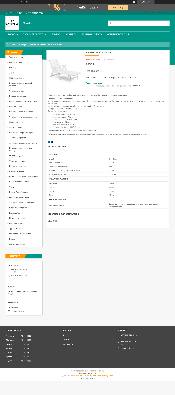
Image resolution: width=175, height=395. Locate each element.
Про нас (56, 34)
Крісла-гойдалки (16, 213)
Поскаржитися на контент (81, 376)
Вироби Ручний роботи (18, 192)
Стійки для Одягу (16, 78)
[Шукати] (167, 23)
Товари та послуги (33, 34)
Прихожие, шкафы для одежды (22, 132)
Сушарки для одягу (17, 91)
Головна (13, 34)
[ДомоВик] (12, 23)
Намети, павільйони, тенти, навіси (23, 177)
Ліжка (11, 73)
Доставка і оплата (92, 34)
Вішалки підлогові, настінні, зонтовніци (20, 84)
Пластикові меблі (16, 106)
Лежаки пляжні (15, 127)
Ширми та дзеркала (17, 166)
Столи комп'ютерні (17, 161)
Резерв (12, 239)
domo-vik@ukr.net (18, 311)
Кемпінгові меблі (16, 62)
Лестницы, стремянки (18, 138)
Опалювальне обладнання (20, 234)
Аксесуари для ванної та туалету (23, 143)
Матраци (12, 68)
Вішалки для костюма (18, 96)
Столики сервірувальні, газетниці (23, 117)
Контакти (71, 34)
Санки (11, 187)
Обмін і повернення (118, 34)
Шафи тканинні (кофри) (19, 208)
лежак (58, 95)
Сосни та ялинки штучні (19, 182)
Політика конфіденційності (102, 376)
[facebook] (49, 142)
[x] (52, 142)
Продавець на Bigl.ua (87, 373)
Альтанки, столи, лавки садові (22, 203)
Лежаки (32, 44)
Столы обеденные (16, 171)
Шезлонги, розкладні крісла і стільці (21, 149)
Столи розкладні (16, 122)
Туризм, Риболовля (17, 229)
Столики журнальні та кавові (21, 112)
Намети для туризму (17, 218)
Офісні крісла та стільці (19, 197)
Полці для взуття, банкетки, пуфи (23, 101)
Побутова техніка (16, 223)
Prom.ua (100, 371)
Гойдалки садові (16, 156)
